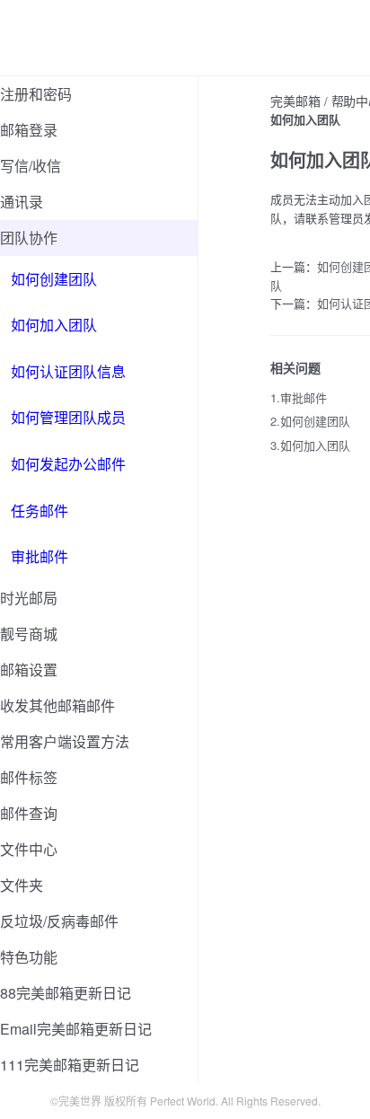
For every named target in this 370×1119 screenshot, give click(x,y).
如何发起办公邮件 (68, 464)
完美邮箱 (295, 101)
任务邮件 (39, 510)
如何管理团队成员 (68, 417)
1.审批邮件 (298, 397)
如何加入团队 (54, 324)
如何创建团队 (54, 279)
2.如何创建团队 (310, 420)
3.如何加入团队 (310, 445)
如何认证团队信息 (68, 371)
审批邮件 (39, 556)
